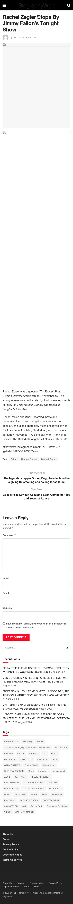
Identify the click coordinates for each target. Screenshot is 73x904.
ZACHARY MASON (24, 811)
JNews (13, 892)
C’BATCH (33, 753)
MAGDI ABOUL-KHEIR (34, 788)
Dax (45, 753)
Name (6, 578)
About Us (8, 834)
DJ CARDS (9, 759)
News (44, 794)
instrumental (59, 770)
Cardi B (21, 753)
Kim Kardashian (12, 782)
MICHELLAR (55, 788)
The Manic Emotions (57, 806)
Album (40, 741)
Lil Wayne (52, 782)
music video (20, 794)
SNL (24, 806)
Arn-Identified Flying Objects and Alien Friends (27, 747)
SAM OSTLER (11, 806)
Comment (9, 535)
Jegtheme (7, 896)
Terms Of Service (12, 859)
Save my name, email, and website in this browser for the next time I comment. (36, 625)
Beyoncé (8, 753)
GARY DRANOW (12, 765)
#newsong (27, 741)
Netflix (34, 794)
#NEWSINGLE (11, 741)
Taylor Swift (37, 806)
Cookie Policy (11, 849)
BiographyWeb (36, 5)
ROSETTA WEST (51, 800)
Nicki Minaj (57, 794)
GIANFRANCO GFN (14, 770)
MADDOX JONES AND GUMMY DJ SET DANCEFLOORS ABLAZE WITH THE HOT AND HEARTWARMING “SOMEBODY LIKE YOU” (36, 718)
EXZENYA (42, 759)
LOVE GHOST (11, 788)
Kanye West (20, 776)
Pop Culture (10, 800)
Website (7, 608)
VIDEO (7, 811)
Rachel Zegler (49, 459)
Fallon (14, 459)
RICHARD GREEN (29, 800)
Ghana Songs (49, 765)
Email (6, 593)
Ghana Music (31, 765)
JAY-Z (7, 776)
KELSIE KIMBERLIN (40, 776)
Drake (22, 759)
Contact (7, 839)
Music (7, 794)
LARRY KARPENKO (33, 782)
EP (31, 759)
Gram (31, 770)
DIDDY (54, 753)
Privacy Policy (11, 844)
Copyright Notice (12, 854)
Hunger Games (29, 459)
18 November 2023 (28, 37)
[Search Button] (67, 647)
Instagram (43, 770)
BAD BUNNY (61, 747)
